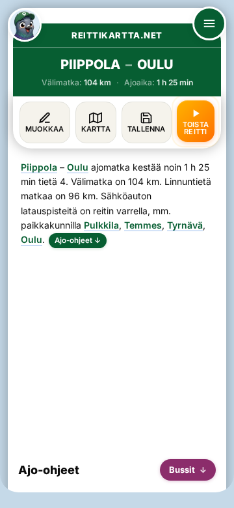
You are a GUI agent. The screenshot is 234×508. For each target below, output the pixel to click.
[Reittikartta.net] (25, 25)
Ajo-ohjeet (78, 240)
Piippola (39, 167)
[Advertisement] (117, 348)
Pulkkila (101, 225)
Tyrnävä (185, 225)
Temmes (143, 225)
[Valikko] (209, 23)
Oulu (77, 167)
